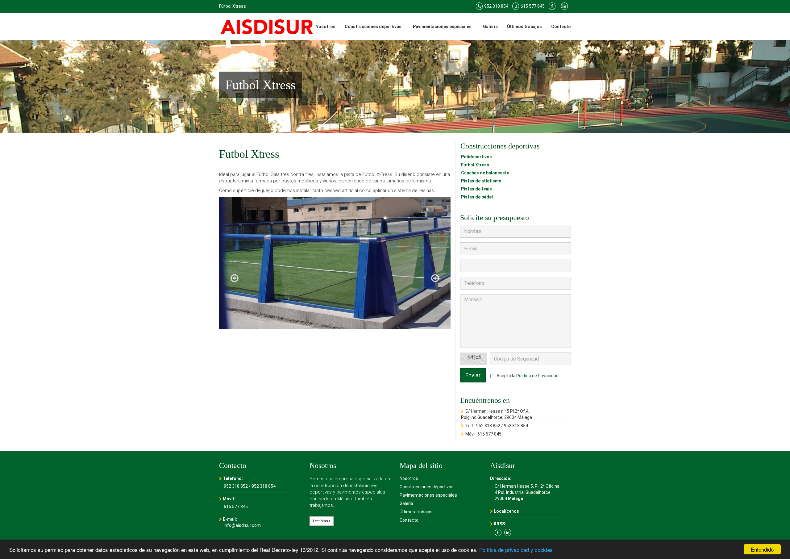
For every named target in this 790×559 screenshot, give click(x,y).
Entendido (762, 549)
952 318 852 (488, 425)
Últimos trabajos (524, 26)
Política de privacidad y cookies (516, 549)
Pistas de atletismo (481, 180)
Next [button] (435, 278)
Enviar (472, 375)
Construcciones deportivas (373, 26)
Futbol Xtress (475, 164)
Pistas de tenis (476, 188)
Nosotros (325, 26)
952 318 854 (516, 425)
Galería (490, 26)
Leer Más (321, 521)
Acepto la (528, 375)
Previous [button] (234, 278)
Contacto (561, 26)
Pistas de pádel (477, 196)
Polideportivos (476, 156)
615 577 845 (489, 434)
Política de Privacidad (537, 375)
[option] (335, 263)
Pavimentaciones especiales (442, 26)
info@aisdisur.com (242, 525)
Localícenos (506, 511)
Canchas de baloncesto (485, 172)
